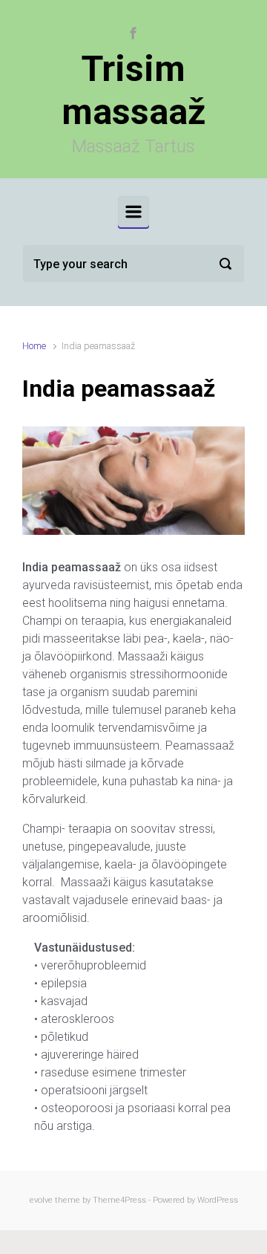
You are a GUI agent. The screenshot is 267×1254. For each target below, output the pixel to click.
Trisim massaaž (133, 90)
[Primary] (133, 211)
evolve (41, 1200)
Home (34, 345)
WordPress (217, 1200)
